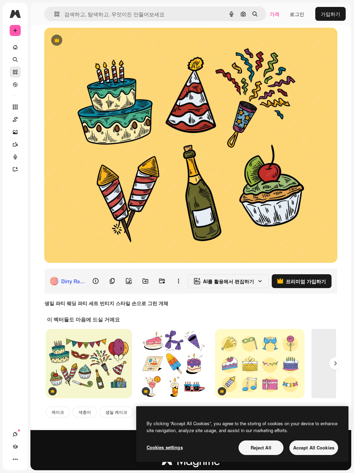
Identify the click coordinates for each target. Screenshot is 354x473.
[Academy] (15, 446)
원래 (84, 40)
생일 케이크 (116, 412)
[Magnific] (191, 463)
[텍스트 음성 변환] (15, 156)
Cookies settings (165, 447)
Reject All (261, 447)
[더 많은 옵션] (178, 281)
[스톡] (15, 72)
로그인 (297, 13)
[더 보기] (15, 459)
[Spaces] (15, 119)
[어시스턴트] (15, 169)
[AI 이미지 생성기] (15, 131)
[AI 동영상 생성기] (15, 144)
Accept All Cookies (313, 447)
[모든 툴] (15, 107)
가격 (274, 13)
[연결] (15, 434)
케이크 (58, 412)
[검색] (15, 59)
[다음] (335, 363)
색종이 (84, 412)
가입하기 (330, 13)
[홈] (15, 47)
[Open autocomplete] (54, 14)
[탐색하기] (15, 84)
